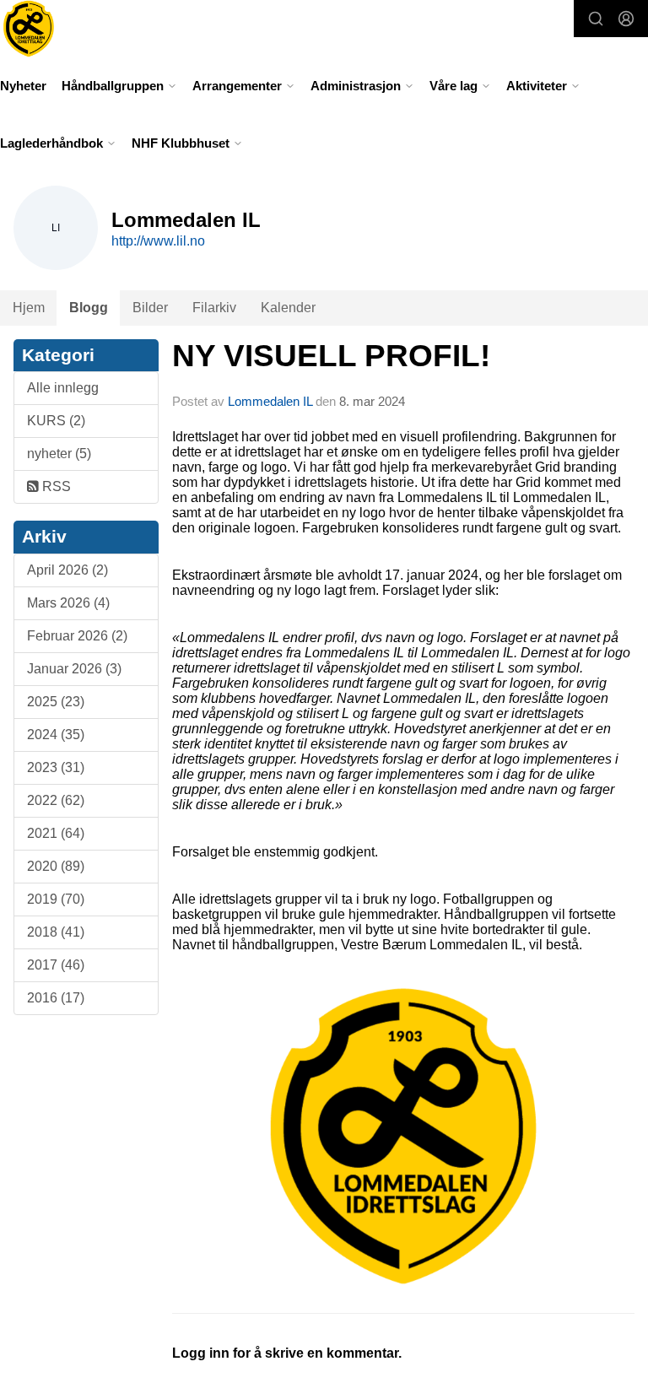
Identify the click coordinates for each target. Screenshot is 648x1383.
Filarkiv (214, 307)
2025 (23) (55, 701)
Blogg (88, 307)
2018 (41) (55, 932)
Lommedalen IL (270, 401)
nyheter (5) (59, 453)
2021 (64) (55, 833)
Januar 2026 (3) (74, 669)
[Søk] (595, 18)
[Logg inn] (626, 18)
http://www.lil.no (158, 241)
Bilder (150, 307)
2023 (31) (55, 767)
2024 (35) (55, 734)
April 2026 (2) (67, 570)
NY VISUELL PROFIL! (331, 355)
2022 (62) (55, 800)
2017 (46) (55, 965)
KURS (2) (56, 420)
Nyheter (23, 85)
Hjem (29, 307)
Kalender (288, 307)
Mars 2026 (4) (68, 603)
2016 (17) (55, 998)
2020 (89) (55, 866)
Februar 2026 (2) (77, 636)
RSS (55, 486)
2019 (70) (55, 899)
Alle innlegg (63, 388)
